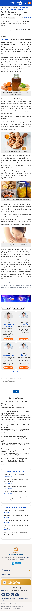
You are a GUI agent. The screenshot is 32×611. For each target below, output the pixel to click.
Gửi (16, 392)
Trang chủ (3, 7)
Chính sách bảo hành (17, 606)
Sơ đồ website (16, 608)
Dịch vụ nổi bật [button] (6, 574)
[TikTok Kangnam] (17, 594)
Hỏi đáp (10, 7)
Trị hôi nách (5, 40)
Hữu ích (7, 308)
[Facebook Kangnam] (3, 594)
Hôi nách (15, 7)
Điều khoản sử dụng (6, 608)
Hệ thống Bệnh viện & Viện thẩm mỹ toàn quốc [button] (15, 599)
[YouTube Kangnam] (8, 594)
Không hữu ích (19, 308)
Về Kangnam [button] (6, 570)
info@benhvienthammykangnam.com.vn (16, 590)
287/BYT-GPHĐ (26, 557)
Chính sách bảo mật (6, 606)
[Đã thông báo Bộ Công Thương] (16, 564)
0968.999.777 (14, 583)
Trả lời (5, 305)
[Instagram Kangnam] (12, 594)
